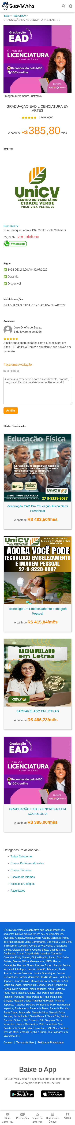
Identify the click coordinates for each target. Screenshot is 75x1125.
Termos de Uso (25, 1042)
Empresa (8, 148)
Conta (67, 1117)
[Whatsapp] (34, 243)
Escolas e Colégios (22, 883)
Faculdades (17, 890)
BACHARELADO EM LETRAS (37, 711)
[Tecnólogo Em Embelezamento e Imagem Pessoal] (37, 603)
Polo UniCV (10, 226)
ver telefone (28, 236)
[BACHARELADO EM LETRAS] (37, 705)
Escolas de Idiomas (22, 877)
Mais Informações (13, 299)
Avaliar (10, 410)
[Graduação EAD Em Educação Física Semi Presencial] (37, 500)
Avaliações (9, 321)
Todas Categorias (21, 856)
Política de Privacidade (50, 1042)
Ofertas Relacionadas (14, 426)
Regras (7, 263)
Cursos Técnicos (20, 870)
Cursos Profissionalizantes (27, 863)
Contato (7, 1042)
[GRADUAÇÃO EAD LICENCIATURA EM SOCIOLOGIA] (37, 803)
